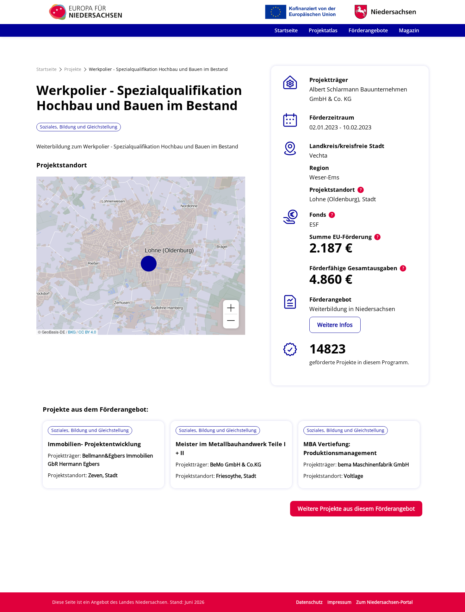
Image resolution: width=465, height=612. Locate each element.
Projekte (72, 69)
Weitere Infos (335, 324)
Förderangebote (368, 30)
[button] (149, 264)
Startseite (286, 30)
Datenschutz (309, 602)
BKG (72, 331)
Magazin (409, 30)
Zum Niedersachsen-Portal (384, 602)
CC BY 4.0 (87, 331)
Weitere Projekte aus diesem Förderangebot (356, 508)
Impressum (339, 602)
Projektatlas (323, 30)
